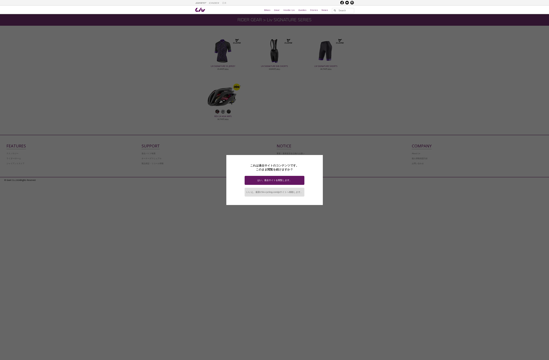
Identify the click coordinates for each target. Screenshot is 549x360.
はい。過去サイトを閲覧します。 (274, 180)
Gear (277, 10)
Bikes (267, 10)
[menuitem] (201, 3)
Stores (314, 10)
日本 (224, 3)
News (325, 10)
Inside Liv (289, 10)
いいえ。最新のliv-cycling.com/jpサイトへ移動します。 (274, 192)
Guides (302, 10)
